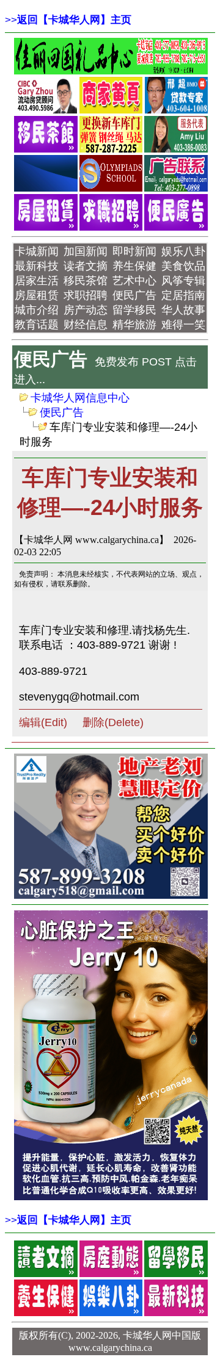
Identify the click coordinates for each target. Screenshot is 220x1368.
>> (68, 20)
